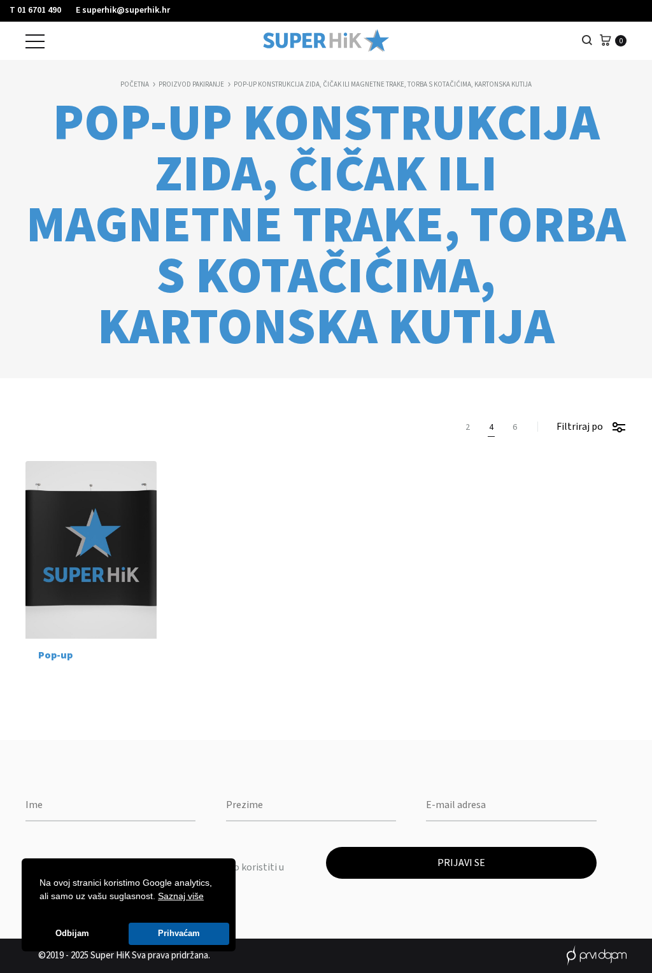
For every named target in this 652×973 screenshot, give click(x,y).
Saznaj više (181, 896)
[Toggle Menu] (35, 41)
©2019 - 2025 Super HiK (84, 955)
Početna (134, 84)
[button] (208, 897)
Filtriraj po (579, 427)
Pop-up (55, 655)
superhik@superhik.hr (126, 10)
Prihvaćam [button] (179, 933)
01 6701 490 (39, 10)
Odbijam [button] (72, 933)
